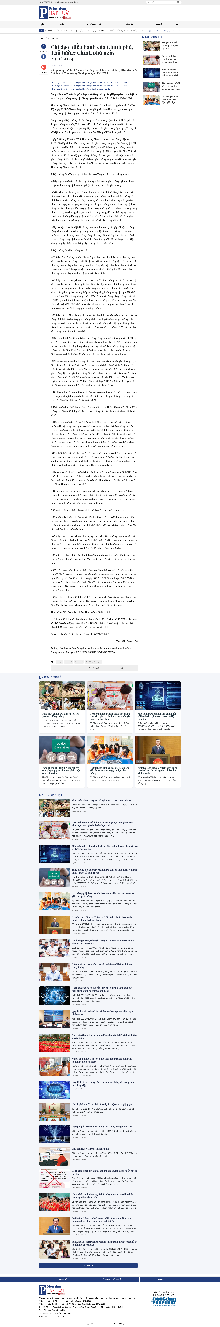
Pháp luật (84, 1187)
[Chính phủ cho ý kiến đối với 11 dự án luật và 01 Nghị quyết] (54, 1112)
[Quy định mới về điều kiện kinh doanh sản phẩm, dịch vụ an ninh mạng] (54, 1019)
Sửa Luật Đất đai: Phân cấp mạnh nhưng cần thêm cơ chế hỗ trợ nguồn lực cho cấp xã (105, 1243)
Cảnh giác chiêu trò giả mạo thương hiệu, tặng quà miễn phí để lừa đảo (104, 1172)
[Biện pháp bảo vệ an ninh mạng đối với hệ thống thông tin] (54, 1134)
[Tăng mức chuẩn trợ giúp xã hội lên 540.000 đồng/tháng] (62, 695)
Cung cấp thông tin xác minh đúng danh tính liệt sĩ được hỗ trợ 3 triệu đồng (104, 1037)
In (123, 668)
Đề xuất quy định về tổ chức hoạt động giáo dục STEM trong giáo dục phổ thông (109, 771)
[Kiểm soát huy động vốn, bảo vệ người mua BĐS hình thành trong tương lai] (54, 972)
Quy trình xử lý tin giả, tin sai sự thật (90, 1148)
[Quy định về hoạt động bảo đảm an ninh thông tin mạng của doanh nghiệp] (54, 1090)
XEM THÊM (88, 1265)
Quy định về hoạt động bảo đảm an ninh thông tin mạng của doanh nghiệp (103, 1084)
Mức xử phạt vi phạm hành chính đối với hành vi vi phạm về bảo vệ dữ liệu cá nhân (157, 716)
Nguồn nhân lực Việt (110, 31)
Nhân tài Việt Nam (132, 31)
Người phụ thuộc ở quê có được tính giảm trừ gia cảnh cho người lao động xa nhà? (102, 1060)
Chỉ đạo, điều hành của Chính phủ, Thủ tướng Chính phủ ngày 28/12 (81, 89)
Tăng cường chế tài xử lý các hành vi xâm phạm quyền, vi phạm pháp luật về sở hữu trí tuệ (61, 771)
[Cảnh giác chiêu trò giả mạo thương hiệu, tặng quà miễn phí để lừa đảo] (54, 1178)
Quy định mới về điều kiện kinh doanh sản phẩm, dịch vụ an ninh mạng (103, 1013)
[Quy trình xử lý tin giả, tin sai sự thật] (54, 1156)
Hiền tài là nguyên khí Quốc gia (52, 31)
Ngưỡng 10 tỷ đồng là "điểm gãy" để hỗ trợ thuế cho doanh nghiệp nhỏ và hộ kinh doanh (157, 771)
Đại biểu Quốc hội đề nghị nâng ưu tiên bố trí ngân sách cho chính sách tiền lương (103, 942)
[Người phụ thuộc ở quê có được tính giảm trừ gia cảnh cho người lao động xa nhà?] (54, 1066)
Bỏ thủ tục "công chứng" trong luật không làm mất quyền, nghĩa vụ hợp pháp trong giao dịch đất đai (102, 1220)
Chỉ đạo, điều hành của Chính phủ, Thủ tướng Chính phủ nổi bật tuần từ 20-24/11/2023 (90, 83)
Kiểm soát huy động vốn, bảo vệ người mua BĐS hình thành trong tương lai (102, 966)
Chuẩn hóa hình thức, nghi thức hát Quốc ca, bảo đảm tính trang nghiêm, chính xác (102, 1196)
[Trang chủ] (42, 24)
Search (178, 2)
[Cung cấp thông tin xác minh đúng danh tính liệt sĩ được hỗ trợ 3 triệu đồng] (54, 1043)
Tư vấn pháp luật (86, 1075)
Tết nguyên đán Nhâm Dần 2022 (83, 31)
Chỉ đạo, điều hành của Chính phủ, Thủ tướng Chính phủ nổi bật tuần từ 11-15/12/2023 (90, 86)
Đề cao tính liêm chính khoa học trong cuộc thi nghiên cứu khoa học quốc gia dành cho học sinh (110, 716)
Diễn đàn (44, 707)
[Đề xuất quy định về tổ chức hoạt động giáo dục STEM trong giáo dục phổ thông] (110, 750)
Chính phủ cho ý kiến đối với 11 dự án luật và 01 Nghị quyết (102, 1104)
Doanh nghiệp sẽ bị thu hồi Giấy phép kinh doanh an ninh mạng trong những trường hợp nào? (102, 989)
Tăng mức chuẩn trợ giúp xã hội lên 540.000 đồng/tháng (60, 715)
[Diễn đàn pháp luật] (55, 13)
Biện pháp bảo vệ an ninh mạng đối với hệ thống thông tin (102, 1126)
